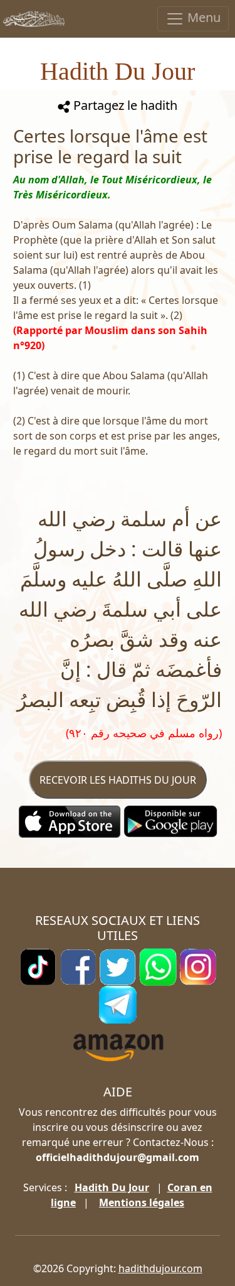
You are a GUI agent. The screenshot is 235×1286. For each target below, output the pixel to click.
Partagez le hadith (123, 105)
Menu (202, 17)
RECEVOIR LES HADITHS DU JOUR (117, 780)
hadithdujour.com (160, 1268)
